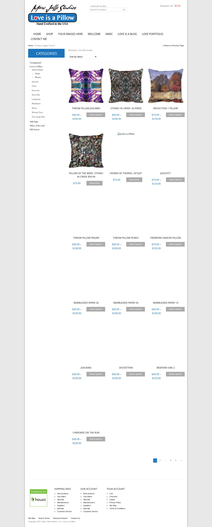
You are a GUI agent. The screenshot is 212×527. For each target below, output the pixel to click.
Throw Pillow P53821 (126, 237)
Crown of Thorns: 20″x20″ (126, 173)
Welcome (94, 34)
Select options (95, 115)
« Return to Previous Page (173, 45)
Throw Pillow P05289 (86, 237)
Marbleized (36, 104)
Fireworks (35, 90)
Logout (112, 500)
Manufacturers (63, 502)
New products (62, 494)
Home (37, 34)
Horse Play (36, 95)
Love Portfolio (152, 34)
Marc (109, 34)
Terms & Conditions (117, 508)
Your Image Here (38, 117)
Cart (111, 494)
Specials (60, 500)
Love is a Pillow (36, 66)
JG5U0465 (86, 367)
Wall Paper (34, 122)
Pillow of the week (37, 126)
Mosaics (38, 77)
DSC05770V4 (126, 367)
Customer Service (64, 511)
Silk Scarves (35, 129)
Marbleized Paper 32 (86, 302)
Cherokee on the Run (86, 432)
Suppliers (61, 505)
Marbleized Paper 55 (125, 302)
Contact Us (75, 518)
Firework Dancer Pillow (165, 237)
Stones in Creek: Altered (125, 108)
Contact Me (39, 39)
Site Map (112, 505)
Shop (49, 34)
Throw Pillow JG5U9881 (86, 108)
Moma (34, 108)
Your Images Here (70, 34)
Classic (37, 74)
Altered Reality (37, 70)
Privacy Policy (115, 502)
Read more (94, 183)
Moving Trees (37, 112)
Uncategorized (35, 63)
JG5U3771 (165, 173)
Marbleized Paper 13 (165, 302)
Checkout (113, 497)
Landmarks (36, 99)
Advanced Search (60, 518)
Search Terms (44, 518)
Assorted (35, 82)
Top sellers (61, 497)
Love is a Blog (127, 34)
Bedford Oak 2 (166, 367)
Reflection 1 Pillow (165, 108)
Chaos (34, 86)
